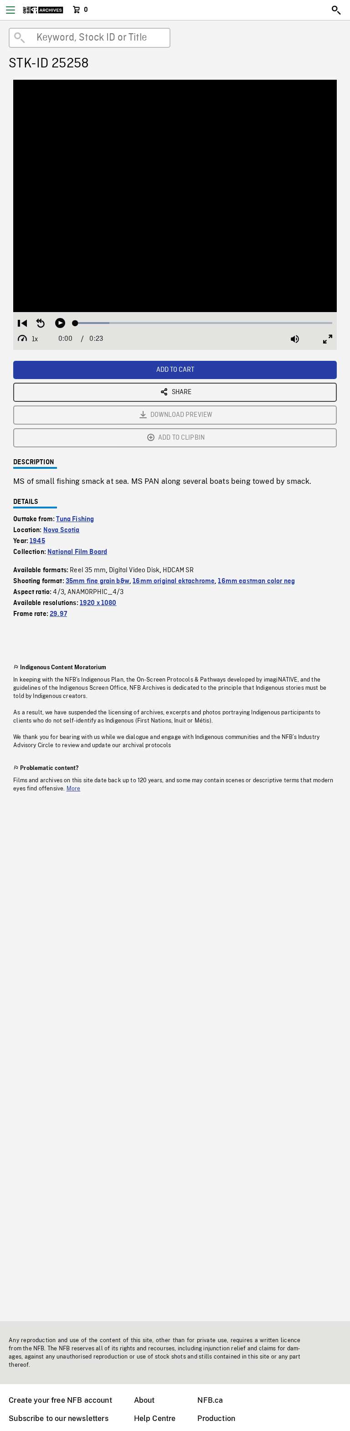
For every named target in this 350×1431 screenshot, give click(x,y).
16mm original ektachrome (174, 581)
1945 (37, 541)
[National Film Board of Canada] (43, 10)
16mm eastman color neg (256, 581)
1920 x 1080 (98, 603)
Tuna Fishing (75, 519)
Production (216, 1418)
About (144, 1400)
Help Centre (155, 1418)
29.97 (58, 614)
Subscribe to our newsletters (58, 1418)
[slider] (203, 323)
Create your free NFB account (60, 1400)
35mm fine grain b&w (97, 581)
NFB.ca (210, 1400)
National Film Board (77, 552)
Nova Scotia (61, 530)
